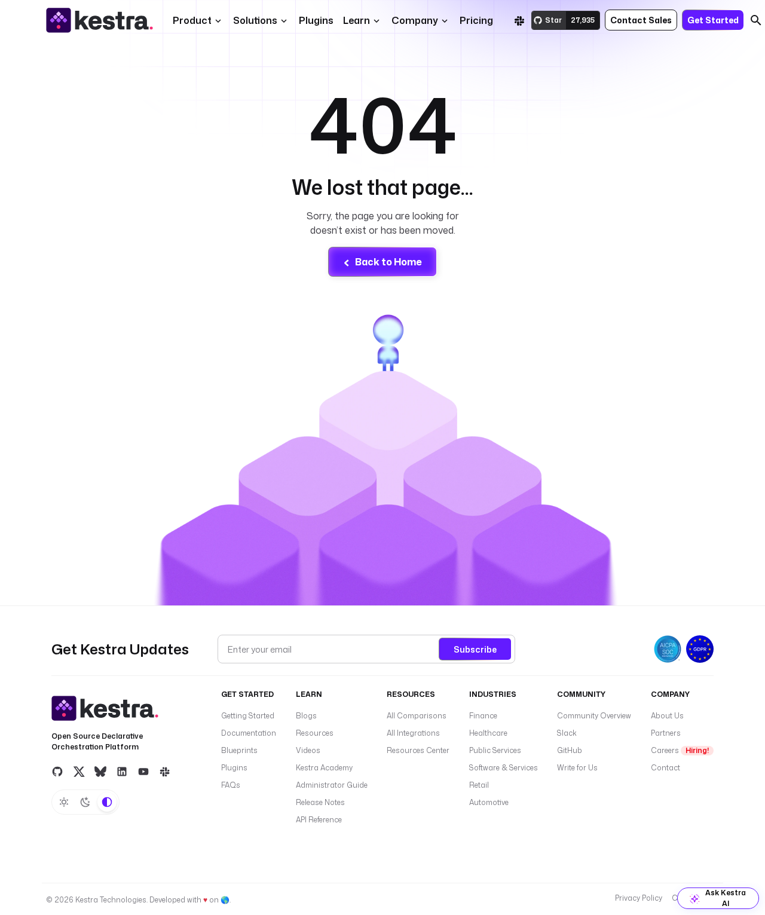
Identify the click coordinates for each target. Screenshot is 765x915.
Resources (314, 733)
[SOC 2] (667, 649)
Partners (666, 733)
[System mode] (107, 802)
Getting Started (247, 716)
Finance (483, 716)
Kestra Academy (324, 768)
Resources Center (418, 750)
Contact (665, 768)
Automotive (489, 802)
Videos (308, 750)
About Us (667, 716)
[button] (316, 20)
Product (192, 20)
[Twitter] (79, 771)
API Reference (319, 820)
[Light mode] (64, 802)
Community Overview (594, 716)
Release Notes (320, 802)
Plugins (234, 768)
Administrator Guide (332, 785)
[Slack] (519, 20)
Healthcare (488, 733)
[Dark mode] (85, 802)
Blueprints (239, 750)
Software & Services (503, 768)
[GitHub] (57, 771)
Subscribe (475, 649)
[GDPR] (700, 649)
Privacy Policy (638, 898)
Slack (567, 733)
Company (414, 20)
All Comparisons (416, 716)
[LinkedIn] (122, 771)
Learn (356, 20)
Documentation (248, 733)
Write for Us (577, 768)
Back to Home (388, 261)
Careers (680, 750)
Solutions (255, 20)
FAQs (230, 785)
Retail (479, 785)
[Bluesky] (100, 771)
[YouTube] (143, 771)
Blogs (306, 716)
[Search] (756, 20)
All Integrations (413, 733)
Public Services (495, 750)
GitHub (569, 750)
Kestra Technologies (110, 900)
